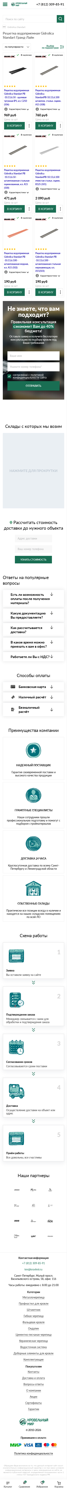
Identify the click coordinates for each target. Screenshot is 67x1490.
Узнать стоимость (33, 559)
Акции (33, 1396)
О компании (33, 1390)
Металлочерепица (33, 1297)
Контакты (33, 1371)
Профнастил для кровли (33, 1303)
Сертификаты (33, 1402)
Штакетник (33, 1309)
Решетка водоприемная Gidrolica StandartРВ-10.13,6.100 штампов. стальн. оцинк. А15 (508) (48, 97)
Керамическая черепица (33, 1340)
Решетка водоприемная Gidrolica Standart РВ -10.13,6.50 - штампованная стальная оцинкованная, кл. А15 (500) (16, 179)
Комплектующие (33, 1359)
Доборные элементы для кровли (33, 1353)
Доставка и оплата (33, 1378)
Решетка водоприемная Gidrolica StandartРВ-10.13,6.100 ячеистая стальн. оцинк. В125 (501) (47, 177)
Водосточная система (33, 1347)
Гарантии (33, 1409)
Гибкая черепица (34, 1316)
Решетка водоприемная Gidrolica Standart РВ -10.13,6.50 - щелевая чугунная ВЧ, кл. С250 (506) (16, 97)
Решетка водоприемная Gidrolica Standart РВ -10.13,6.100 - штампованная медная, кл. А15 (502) (16, 260)
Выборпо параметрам (50, 47)
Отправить (33, 385)
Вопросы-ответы (33, 1384)
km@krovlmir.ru (33, 1269)
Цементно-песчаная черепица (34, 1334)
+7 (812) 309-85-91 (50, 4)
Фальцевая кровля (33, 1322)
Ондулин (33, 1328)
